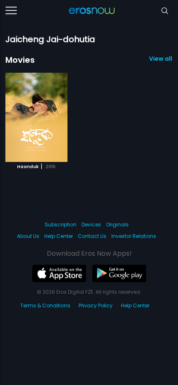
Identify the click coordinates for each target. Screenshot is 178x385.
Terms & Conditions (45, 305)
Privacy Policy (96, 305)
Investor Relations (133, 236)
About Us (28, 236)
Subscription (61, 224)
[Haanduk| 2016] (36, 117)
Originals (117, 224)
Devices (91, 224)
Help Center (58, 236)
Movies (20, 60)
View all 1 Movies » (161, 59)
